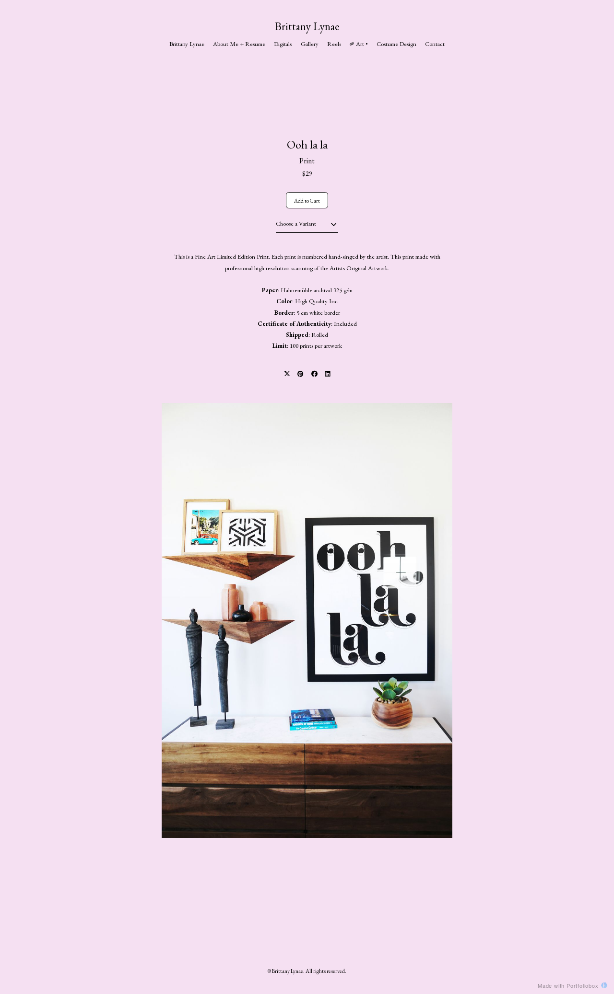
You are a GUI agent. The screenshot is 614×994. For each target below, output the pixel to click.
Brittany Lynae (307, 26)
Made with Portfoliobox (568, 985)
